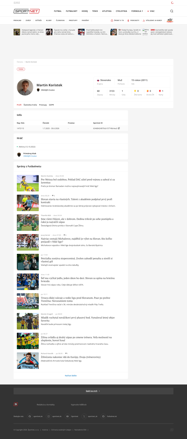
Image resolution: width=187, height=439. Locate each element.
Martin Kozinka (47, 176)
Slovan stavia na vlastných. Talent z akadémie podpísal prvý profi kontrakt (76, 201)
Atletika (106, 11)
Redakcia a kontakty (46, 404)
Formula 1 (137, 11)
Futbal (58, 11)
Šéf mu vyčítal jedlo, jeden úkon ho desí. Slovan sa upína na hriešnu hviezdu (78, 280)
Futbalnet (71, 11)
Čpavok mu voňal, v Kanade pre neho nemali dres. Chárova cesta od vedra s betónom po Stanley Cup (64, 32)
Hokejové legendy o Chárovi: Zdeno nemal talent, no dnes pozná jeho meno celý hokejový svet (33, 32)
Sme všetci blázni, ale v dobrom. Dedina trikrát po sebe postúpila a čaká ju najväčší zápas (77, 220)
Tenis (95, 11)
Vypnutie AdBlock (79, 404)
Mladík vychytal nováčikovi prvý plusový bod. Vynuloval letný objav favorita (78, 319)
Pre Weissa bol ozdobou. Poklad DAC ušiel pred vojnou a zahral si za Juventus (78, 181)
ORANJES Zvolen (48, 90)
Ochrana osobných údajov (61, 430)
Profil (19, 105)
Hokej (85, 11)
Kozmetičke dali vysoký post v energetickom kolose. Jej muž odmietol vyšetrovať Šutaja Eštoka (162, 32)
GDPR (51, 105)
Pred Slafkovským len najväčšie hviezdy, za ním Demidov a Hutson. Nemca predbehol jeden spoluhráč (96, 32)
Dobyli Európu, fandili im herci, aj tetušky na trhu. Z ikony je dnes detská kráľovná (130, 32)
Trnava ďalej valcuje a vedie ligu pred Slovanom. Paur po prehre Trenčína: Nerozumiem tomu (75, 299)
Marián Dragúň (47, 314)
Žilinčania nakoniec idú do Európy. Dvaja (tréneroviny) (71, 357)
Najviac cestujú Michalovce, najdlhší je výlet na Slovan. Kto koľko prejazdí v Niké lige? (76, 240)
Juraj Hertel (45, 235)
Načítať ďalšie (71, 375)
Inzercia (45, 430)
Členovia (20, 62)
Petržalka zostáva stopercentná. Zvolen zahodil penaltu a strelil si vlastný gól (77, 260)
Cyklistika (121, 11)
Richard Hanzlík (47, 353)
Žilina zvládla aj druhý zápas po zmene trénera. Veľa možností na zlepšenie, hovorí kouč (76, 339)
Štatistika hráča (30, 105)
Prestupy (43, 105)
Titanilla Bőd (46, 215)
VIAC (152, 11)
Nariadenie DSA (80, 430)
